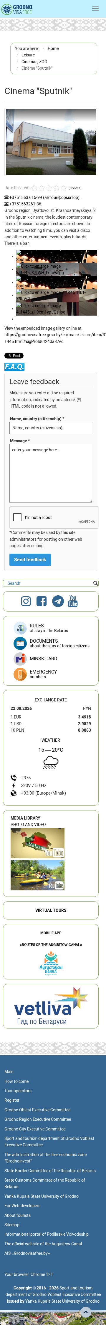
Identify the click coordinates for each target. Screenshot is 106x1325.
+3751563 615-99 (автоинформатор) (44, 197)
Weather (51, 740)
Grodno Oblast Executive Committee (37, 1110)
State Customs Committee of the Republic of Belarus (44, 1183)
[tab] (50, 674)
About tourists (17, 1215)
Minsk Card (43, 658)
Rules (49, 628)
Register (11, 1100)
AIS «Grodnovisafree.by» (27, 1253)
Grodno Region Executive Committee (37, 1119)
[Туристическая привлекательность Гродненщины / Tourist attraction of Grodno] (37, 843)
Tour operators (18, 1090)
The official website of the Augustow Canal (43, 1244)
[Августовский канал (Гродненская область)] (37, 875)
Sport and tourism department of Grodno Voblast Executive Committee (49, 1141)
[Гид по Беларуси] (51, 1006)
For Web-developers (22, 1205)
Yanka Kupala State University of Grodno (41, 1196)
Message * (20, 440)
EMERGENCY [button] (43, 674)
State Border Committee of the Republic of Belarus (50, 1170)
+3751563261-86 (25, 204)
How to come (16, 1081)
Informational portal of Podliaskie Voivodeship (46, 1234)
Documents (60, 643)
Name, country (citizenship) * (37, 418)
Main (9, 1071)
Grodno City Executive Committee (34, 1129)
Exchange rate (51, 700)
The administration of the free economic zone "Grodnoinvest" (45, 1157)
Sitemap (11, 1224)
